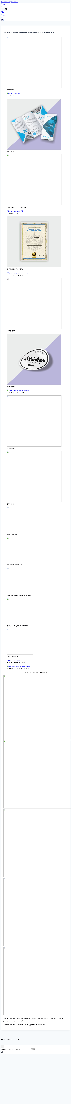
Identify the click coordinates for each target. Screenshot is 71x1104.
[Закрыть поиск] (2, 1046)
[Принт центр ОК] (4, 6)
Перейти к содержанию (9, 2)
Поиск (33, 1049)
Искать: (3, 1049)
